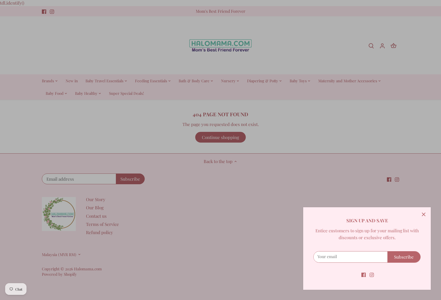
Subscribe (404, 257)
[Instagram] (372, 274)
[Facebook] (363, 274)
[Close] (423, 214)
